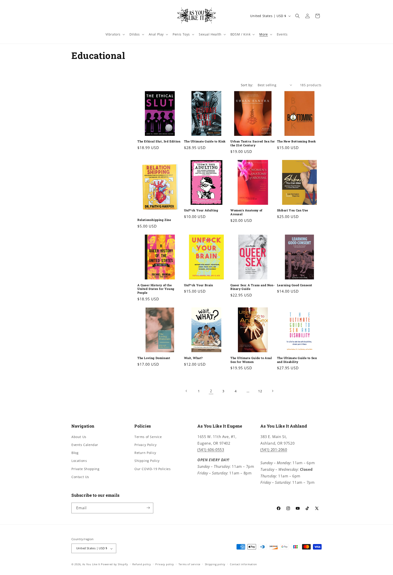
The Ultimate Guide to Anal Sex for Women (251, 360)
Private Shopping (85, 468)
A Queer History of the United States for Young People (155, 289)
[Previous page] (186, 391)
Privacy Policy (145, 445)
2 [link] (211, 390)
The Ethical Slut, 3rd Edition (158, 141)
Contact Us (80, 476)
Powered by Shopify (114, 564)
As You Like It (91, 564)
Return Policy (145, 453)
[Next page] (272, 391)
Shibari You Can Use (292, 210)
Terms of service (189, 564)
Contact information (243, 564)
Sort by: (247, 85)
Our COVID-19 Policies (152, 468)
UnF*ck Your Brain (198, 285)
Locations (79, 460)
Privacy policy (164, 564)
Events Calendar (84, 445)
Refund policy (141, 564)
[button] (115, 34)
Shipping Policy (147, 460)
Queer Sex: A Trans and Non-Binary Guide (252, 287)
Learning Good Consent (294, 285)
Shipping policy (215, 564)
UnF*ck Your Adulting (201, 210)
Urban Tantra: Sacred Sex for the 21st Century (252, 143)
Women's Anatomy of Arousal (246, 212)
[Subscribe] (148, 507)
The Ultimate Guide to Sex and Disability (297, 360)
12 (260, 391)
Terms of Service (148, 436)
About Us (78, 436)
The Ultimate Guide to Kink (205, 141)
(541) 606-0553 (210, 449)
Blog (74, 453)
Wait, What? (193, 358)
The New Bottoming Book (296, 141)
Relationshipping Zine (154, 220)
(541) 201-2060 (273, 449)
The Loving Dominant (153, 358)
